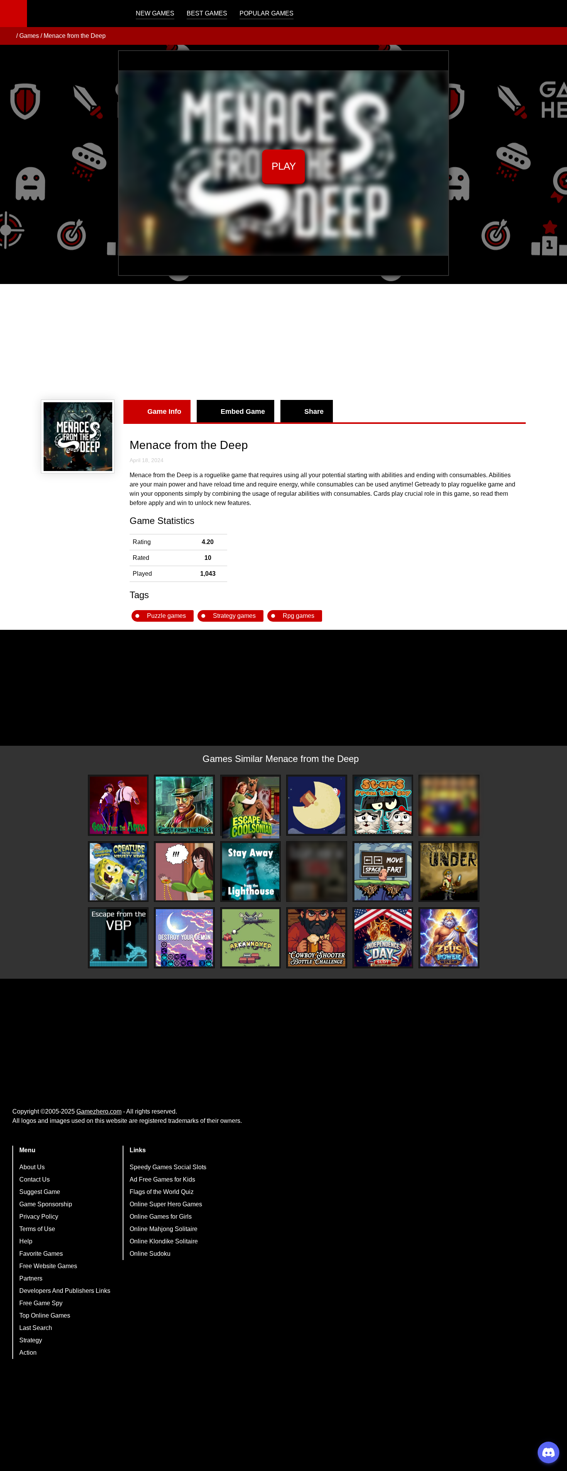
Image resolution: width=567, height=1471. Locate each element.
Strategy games (234, 615)
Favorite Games (41, 1253)
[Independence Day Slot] (383, 938)
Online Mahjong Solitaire (163, 1229)
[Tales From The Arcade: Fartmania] (383, 872)
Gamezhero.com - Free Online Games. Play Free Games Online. (75, 13)
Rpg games (298, 615)
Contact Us (34, 1179)
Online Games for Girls (161, 1216)
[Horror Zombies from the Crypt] (449, 805)
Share (314, 411)
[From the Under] (449, 872)
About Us (32, 1167)
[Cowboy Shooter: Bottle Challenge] (317, 938)
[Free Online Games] (9, 36)
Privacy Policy (38, 1216)
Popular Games (267, 13)
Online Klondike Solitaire (164, 1241)
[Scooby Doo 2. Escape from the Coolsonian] (251, 807)
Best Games (207, 13)
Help (25, 1241)
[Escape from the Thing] (317, 872)
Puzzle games (166, 615)
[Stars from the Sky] (383, 805)
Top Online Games (44, 1315)
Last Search (35, 1328)
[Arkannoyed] (251, 938)
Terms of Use (37, 1229)
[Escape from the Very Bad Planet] (118, 938)
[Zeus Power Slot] (449, 938)
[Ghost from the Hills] (184, 805)
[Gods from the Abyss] (118, 805)
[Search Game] (554, 15)
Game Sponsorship (45, 1204)
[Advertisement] (283, 342)
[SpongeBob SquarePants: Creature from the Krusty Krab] (118, 872)
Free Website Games (48, 1266)
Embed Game (243, 411)
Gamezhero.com (99, 1111)
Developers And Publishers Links (64, 1290)
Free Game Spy (40, 1303)
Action (28, 1352)
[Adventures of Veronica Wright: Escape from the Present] (184, 872)
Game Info (164, 411)
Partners (30, 1278)
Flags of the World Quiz (162, 1192)
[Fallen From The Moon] (317, 805)
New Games (155, 13)
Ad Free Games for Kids (162, 1179)
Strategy (30, 1340)
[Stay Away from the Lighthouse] (251, 872)
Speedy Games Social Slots (168, 1167)
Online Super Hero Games (166, 1204)
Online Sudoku (150, 1253)
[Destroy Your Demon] (184, 938)
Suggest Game (39, 1192)
